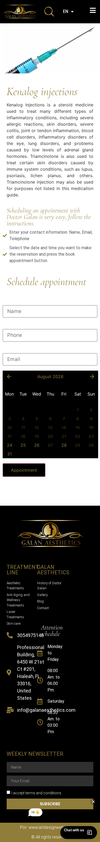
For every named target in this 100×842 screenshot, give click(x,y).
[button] (92, 10)
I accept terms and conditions (36, 793)
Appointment (24, 470)
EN (65, 11)
